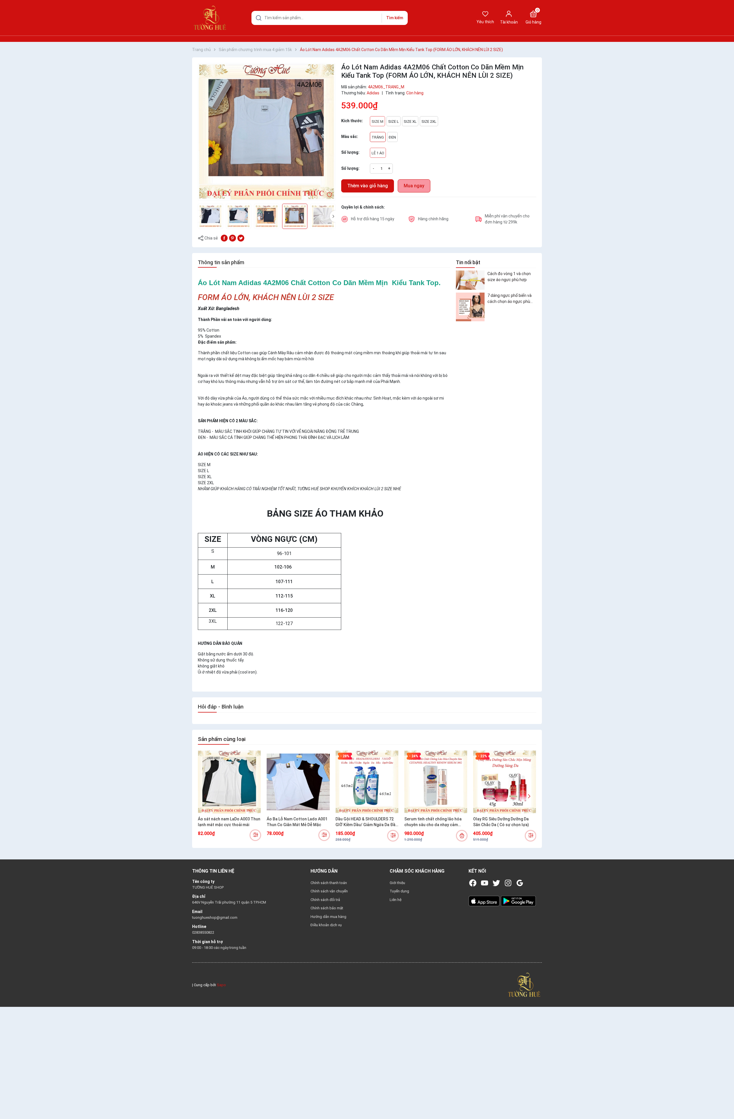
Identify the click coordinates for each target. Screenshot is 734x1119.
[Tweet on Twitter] (240, 238)
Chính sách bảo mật (327, 908)
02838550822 (203, 932)
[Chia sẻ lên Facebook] (224, 238)
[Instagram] (508, 883)
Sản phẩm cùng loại (221, 739)
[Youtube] (484, 883)
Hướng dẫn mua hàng (328, 916)
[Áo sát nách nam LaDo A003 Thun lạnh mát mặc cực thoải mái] (229, 782)
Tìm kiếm (394, 17)
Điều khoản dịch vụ (326, 925)
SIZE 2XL (428, 121)
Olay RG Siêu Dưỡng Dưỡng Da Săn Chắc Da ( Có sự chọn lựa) (501, 822)
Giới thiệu (397, 883)
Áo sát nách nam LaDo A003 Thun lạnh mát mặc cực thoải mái (229, 822)
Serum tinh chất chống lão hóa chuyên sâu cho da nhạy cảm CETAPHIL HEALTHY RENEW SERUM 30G (433, 822)
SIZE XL (410, 121)
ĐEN (392, 137)
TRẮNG (378, 137)
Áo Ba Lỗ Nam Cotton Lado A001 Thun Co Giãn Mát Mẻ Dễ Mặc (297, 822)
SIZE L (393, 121)
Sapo (221, 985)
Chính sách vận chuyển (329, 891)
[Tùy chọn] (255, 835)
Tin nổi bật (468, 262)
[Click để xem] (266, 132)
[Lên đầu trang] (725, 1101)
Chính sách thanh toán (329, 883)
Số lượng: (350, 168)
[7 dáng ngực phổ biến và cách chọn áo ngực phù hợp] (470, 307)
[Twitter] (496, 883)
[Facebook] (472, 883)
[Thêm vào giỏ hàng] (462, 836)
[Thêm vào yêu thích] (329, 194)
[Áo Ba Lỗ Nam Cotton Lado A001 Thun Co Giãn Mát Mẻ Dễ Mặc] (298, 782)
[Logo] (524, 984)
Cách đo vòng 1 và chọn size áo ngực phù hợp (509, 276)
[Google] (520, 883)
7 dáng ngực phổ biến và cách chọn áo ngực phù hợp (509, 299)
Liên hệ (395, 900)
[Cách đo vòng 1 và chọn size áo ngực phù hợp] (470, 280)
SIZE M (377, 121)
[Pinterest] (232, 238)
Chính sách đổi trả (325, 900)
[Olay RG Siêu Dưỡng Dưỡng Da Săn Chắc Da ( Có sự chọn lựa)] (504, 782)
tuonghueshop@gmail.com (214, 917)
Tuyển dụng (399, 891)
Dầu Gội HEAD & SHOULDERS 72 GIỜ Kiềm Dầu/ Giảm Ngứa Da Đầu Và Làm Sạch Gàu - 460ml (366, 822)
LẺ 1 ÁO (378, 153)
